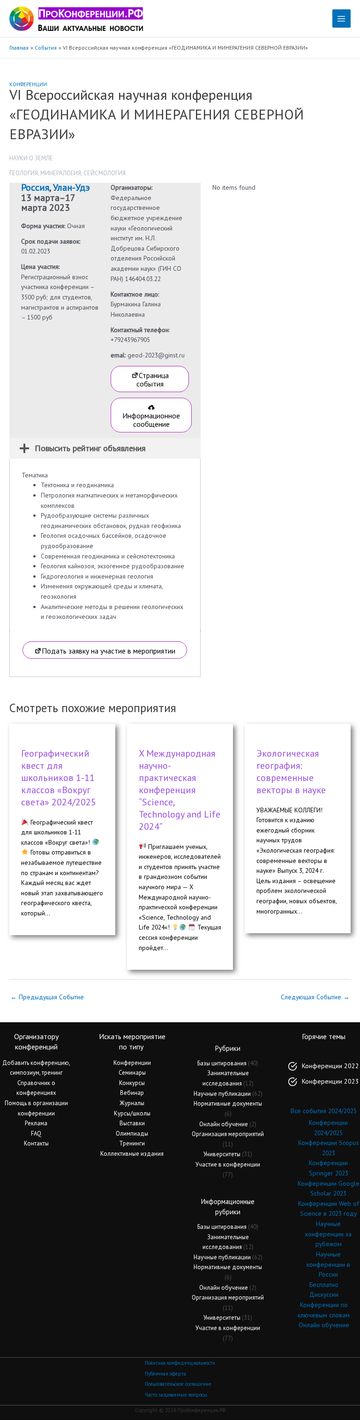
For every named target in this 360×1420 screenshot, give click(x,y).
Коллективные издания (132, 1154)
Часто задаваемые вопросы (176, 1394)
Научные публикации (222, 1094)
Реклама (36, 1123)
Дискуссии (323, 1294)
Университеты (221, 1154)
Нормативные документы (228, 1104)
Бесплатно (323, 1284)
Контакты (36, 1143)
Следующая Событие (315, 997)
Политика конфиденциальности (180, 1363)
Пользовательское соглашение (178, 1384)
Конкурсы (132, 1083)
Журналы (132, 1103)
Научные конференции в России (328, 1264)
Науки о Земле (31, 158)
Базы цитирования (222, 1063)
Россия (35, 187)
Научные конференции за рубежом (328, 1233)
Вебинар (132, 1093)
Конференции (28, 84)
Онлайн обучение (223, 1124)
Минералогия (60, 173)
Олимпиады (132, 1133)
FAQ (36, 1133)
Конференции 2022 (330, 1066)
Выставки (132, 1123)
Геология (23, 173)
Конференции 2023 (330, 1081)
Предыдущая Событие (47, 997)
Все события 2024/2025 (324, 1111)
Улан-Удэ (71, 187)
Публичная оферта (165, 1373)
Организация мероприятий (228, 1134)
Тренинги (132, 1143)
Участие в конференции (227, 1164)
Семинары (132, 1073)
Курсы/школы (132, 1113)
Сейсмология (104, 173)
